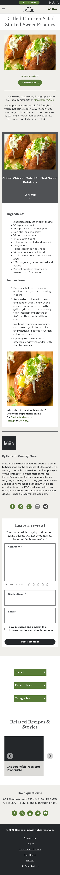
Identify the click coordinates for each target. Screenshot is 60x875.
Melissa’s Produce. (43, 100)
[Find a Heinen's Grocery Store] (50, 2)
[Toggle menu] (3, 9)
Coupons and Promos (30, 849)
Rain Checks (30, 855)
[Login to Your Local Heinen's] (54, 2)
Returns (30, 860)
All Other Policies (30, 866)
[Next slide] (50, 756)
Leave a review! (30, 76)
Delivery (23, 420)
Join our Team (29, 3)
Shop (54, 9)
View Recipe (29, 82)
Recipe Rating (14, 584)
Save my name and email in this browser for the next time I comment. (31, 629)
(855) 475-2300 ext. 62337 (25, 798)
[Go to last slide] (10, 756)
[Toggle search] (58, 3)
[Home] (27, 9)
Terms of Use (30, 838)
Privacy (30, 844)
